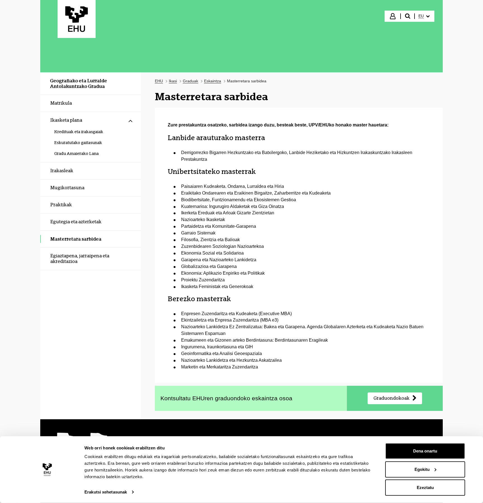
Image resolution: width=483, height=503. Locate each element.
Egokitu (422, 469)
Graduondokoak (391, 398)
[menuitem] (424, 16)
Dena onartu (425, 451)
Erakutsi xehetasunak (105, 492)
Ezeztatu (425, 487)
